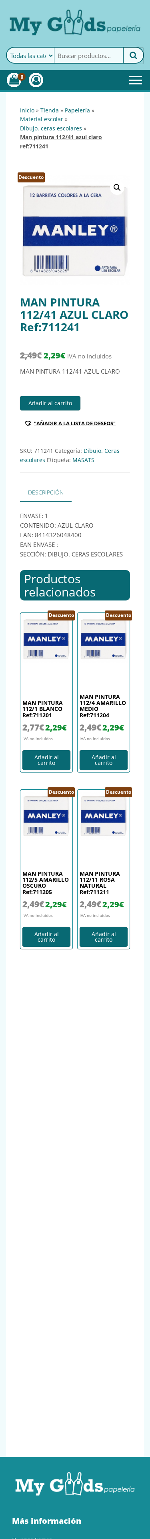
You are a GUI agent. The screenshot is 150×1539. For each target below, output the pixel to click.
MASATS (83, 460)
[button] (117, 187)
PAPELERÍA (77, 110)
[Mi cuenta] (36, 80)
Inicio (27, 110)
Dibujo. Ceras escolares (51, 128)
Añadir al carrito (50, 403)
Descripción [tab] (46, 492)
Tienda (49, 110)
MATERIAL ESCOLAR (41, 119)
